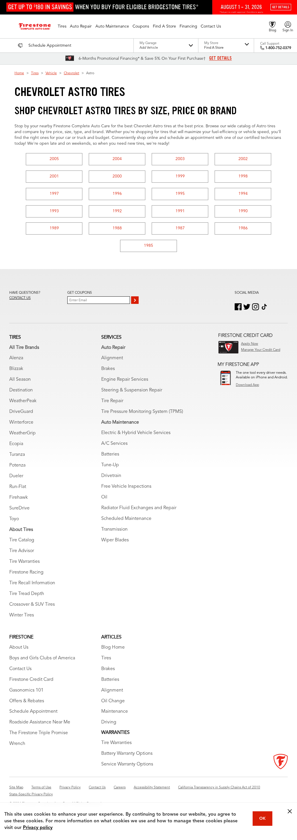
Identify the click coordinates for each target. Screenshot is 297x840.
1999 (180, 176)
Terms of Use (41, 787)
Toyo (14, 519)
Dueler (16, 476)
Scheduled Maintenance (126, 518)
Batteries (110, 454)
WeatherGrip (22, 433)
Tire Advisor (21, 551)
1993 (54, 211)
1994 (243, 194)
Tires (35, 73)
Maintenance (114, 711)
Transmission (114, 529)
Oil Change (113, 701)
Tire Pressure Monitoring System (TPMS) (142, 411)
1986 (243, 228)
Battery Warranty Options (127, 753)
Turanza (17, 454)
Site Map (16, 787)
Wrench (17, 743)
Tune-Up (110, 465)
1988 (117, 228)
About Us (18, 647)
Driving (108, 722)
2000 (117, 176)
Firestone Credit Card (31, 679)
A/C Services (114, 443)
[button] (62, 26)
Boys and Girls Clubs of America (42, 658)
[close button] (290, 811)
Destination (21, 390)
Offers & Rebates (26, 701)
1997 (54, 194)
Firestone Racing (26, 572)
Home (19, 73)
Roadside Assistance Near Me (39, 722)
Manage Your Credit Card (260, 350)
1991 (180, 211)
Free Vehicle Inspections (126, 486)
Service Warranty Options (127, 764)
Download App (247, 385)
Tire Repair (112, 401)
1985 (148, 246)
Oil (104, 497)
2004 (117, 159)
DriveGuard (21, 411)
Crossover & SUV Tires (32, 604)
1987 (180, 228)
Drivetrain (111, 475)
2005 (54, 159)
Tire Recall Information (32, 583)
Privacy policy (37, 828)
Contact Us (20, 669)
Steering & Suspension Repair (131, 390)
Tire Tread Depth (26, 594)
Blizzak (16, 369)
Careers (120, 787)
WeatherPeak (23, 401)
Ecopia (16, 444)
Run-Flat (17, 487)
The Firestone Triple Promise (38, 733)
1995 (180, 194)
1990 (243, 211)
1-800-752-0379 (278, 48)
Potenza (17, 465)
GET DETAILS (220, 58)
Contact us (20, 298)
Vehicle (51, 73)
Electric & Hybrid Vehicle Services (136, 433)
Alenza (16, 358)
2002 (243, 159)
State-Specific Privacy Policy (31, 794)
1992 (117, 211)
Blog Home (113, 647)
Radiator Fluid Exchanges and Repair (138, 508)
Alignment (112, 358)
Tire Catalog (21, 540)
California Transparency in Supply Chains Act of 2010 (219, 787)
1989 (54, 228)
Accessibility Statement (152, 787)
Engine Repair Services (124, 379)
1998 (243, 176)
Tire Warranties (24, 561)
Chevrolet (71, 73)
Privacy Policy (70, 787)
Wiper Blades (115, 540)
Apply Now (249, 344)
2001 (54, 176)
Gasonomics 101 (26, 690)
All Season (20, 379)
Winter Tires (21, 615)
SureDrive (19, 508)
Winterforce (21, 422)
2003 (180, 159)
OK (262, 819)
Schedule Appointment (33, 711)
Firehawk (18, 497)
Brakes (108, 369)
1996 (117, 194)
